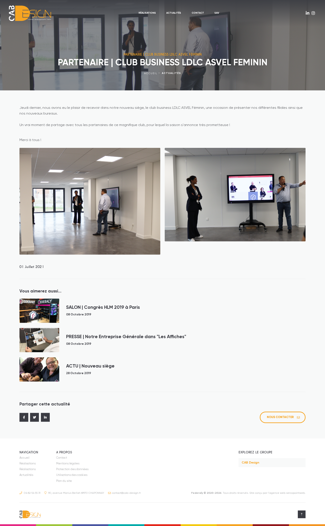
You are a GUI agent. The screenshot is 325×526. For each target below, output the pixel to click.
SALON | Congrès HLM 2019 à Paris (103, 307)
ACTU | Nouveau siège (90, 366)
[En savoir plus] (307, 13)
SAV (216, 13)
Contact (198, 13)
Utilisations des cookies (71, 475)
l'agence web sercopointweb (286, 493)
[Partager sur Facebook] (23, 417)
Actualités (173, 13)
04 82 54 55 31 (31, 493)
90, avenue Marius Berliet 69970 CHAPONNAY (76, 493)
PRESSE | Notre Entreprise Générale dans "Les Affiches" (126, 337)
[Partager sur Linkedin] (45, 417)
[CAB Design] (31, 13)
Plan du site (64, 481)
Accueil (150, 73)
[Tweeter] (34, 417)
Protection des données (72, 469)
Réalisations (147, 13)
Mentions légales (67, 463)
